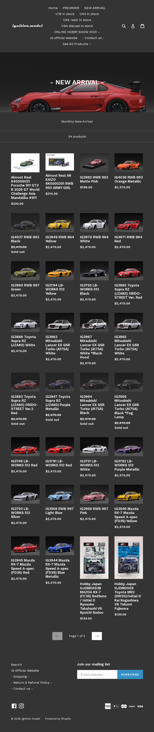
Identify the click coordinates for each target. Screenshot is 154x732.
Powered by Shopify (58, 718)
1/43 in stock (89, 14)
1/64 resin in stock (77, 20)
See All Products (78, 44)
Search (16, 664)
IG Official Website (25, 670)
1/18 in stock (64, 14)
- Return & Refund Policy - (31, 682)
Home (53, 8)
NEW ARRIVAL (95, 8)
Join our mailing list (93, 664)
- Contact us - (93, 38)
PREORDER (71, 8)
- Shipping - (20, 676)
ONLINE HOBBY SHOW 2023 (78, 32)
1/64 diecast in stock (77, 26)
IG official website (63, 38)
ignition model (31, 718)
